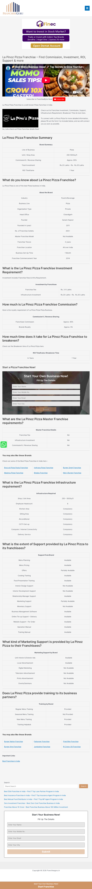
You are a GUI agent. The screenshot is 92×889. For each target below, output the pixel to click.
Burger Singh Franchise (72, 468)
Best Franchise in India (11, 761)
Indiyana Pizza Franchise (43, 468)
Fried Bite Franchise (70, 741)
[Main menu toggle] (87, 8)
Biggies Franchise (41, 473)
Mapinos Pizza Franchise (13, 473)
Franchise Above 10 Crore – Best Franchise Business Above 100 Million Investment (36, 807)
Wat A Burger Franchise (72, 473)
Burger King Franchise (12, 747)
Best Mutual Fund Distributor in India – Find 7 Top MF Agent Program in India (33, 799)
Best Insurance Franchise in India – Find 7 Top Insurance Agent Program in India (35, 795)
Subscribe (60, 99)
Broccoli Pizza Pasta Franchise (16, 468)
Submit (46, 409)
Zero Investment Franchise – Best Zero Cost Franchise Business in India (32, 803)
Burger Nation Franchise (13, 741)
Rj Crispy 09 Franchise (72, 747)
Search (7, 782)
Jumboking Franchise (42, 747)
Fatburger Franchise (41, 741)
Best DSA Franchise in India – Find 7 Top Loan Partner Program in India (31, 791)
